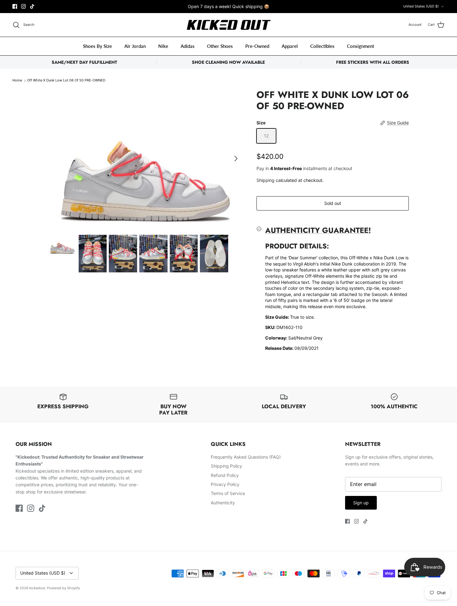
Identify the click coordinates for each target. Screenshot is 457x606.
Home (17, 80)
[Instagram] (23, 6)
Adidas (188, 46)
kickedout (37, 588)
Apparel (290, 46)
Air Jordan (135, 46)
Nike (163, 46)
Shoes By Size (97, 46)
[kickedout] (228, 25)
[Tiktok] (32, 6)
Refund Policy (225, 475)
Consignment (360, 46)
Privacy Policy (225, 484)
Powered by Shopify (63, 588)
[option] (145, 158)
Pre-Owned (257, 46)
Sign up (361, 502)
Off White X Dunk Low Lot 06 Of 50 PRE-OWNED (66, 80)
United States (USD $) (421, 6)
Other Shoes (220, 46)
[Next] (236, 158)
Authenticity (223, 502)
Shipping (265, 180)
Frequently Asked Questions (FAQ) (246, 457)
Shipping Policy (226, 466)
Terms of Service (228, 493)
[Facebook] (14, 6)
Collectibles (322, 46)
